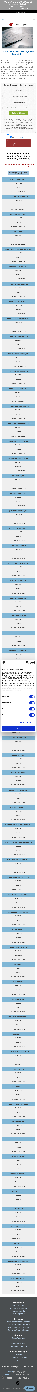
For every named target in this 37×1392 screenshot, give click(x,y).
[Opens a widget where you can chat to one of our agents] (29, 1388)
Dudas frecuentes (18, 1338)
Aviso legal (18, 1354)
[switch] (32, 702)
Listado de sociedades (18, 1308)
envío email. (19, 137)
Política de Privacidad (18, 1357)
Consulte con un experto (18, 1344)
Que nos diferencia (18, 1305)
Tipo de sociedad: (19, 102)
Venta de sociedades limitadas (18, 1322)
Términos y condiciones (18, 1360)
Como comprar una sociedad (18, 1341)
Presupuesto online (18, 1311)
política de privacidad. (20, 135)
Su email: (19, 90)
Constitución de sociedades (18, 1327)
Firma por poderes (18, 1314)
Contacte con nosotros (18, 1346)
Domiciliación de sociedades (18, 1330)
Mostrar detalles (25, 723)
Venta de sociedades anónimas (18, 1324)
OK (18, 728)
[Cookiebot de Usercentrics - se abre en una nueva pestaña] (26, 662)
